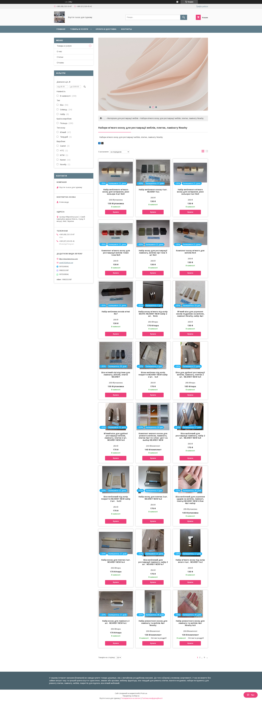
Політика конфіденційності (152, 698)
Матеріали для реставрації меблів (122, 118)
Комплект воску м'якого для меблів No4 (190, 252)
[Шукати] (183, 17)
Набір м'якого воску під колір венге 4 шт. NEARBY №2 (190, 561)
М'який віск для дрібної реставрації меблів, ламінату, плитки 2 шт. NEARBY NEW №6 (116, 436)
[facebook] (99, 144)
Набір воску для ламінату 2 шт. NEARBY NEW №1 (115, 622)
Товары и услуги (79, 29)
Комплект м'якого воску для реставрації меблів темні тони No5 (116, 253)
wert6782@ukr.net (66, 263)
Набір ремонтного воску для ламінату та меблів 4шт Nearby (153, 623)
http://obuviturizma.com (68, 259)
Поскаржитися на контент (131, 698)
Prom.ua (144, 693)
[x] (102, 144)
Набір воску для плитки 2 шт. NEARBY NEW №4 (115, 561)
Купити (116, 212)
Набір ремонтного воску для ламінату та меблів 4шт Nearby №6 (190, 623)
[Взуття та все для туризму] (59, 22)
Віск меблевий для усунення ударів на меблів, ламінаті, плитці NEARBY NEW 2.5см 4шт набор (190, 500)
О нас (59, 51)
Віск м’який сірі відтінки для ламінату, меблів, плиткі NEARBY (115, 374)
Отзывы (60, 63)
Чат (252, 695)
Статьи (60, 57)
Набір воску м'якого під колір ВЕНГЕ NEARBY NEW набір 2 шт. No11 (153, 314)
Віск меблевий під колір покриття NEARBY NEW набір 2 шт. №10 (115, 499)
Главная (60, 29)
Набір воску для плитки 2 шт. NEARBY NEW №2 (153, 498)
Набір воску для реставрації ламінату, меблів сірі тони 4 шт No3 (153, 253)
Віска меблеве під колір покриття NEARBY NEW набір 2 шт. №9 (153, 374)
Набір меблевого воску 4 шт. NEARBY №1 (153, 191)
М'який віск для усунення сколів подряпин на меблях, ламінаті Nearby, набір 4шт (190, 314)
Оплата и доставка (106, 29)
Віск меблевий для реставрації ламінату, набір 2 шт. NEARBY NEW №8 (190, 435)
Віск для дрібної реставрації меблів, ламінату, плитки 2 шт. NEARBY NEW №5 (190, 374)
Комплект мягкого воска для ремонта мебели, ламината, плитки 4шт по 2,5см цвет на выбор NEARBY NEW (153, 436)
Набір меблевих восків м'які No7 (116, 313)
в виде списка (207, 152)
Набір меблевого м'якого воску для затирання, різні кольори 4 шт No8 (115, 192)
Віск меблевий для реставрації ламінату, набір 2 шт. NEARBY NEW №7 (153, 562)
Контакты (126, 29)
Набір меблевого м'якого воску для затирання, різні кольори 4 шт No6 (190, 192)
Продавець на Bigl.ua (131, 696)
